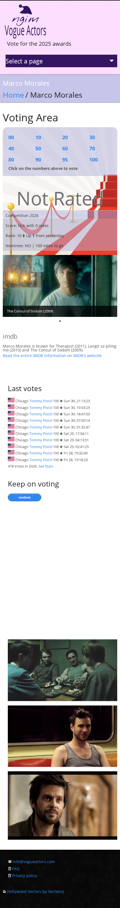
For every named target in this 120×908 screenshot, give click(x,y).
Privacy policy (24, 875)
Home (13, 95)
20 (65, 137)
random (24, 497)
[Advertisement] (60, 569)
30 (92, 137)
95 (65, 159)
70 (92, 148)
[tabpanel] (60, 286)
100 (93, 159)
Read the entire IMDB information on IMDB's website (52, 355)
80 (11, 159)
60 (65, 148)
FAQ (16, 868)
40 (11, 148)
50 (38, 148)
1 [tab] (60, 321)
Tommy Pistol (40, 400)
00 (11, 137)
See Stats (45, 466)
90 (38, 159)
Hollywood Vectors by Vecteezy (35, 891)
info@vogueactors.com (34, 861)
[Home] (25, 38)
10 (38, 137)
